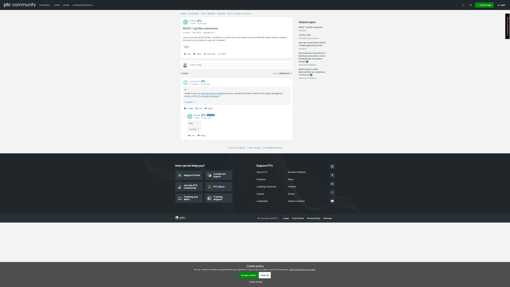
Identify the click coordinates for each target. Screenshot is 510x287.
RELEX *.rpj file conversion (311, 27)
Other (186, 47)
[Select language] (470, 5)
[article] (237, 95)
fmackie (192, 20)
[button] (484, 5)
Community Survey (507, 26)
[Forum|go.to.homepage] (20, 5)
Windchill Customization (309, 38)
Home (183, 13)
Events (57, 5)
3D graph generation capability (211, 93)
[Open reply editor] (237, 65)
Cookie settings (253, 147)
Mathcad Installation (307, 65)
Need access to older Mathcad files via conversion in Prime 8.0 (312, 72)
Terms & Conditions (236, 147)
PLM (203, 13)
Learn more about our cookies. (302, 269)
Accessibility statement (272, 147)
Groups (66, 5)
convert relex (305, 35)
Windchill (211, 13)
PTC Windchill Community (208, 96)
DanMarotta (194, 81)
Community (193, 13)
